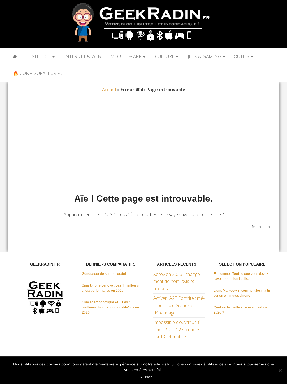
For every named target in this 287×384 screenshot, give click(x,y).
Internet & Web (82, 56)
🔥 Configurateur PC (37, 73)
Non (148, 377)
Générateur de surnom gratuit (104, 274)
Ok (140, 377)
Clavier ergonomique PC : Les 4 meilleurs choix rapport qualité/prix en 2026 (110, 307)
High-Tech (39, 56)
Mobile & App (126, 56)
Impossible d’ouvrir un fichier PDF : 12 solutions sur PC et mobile (177, 329)
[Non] (280, 370)
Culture (164, 56)
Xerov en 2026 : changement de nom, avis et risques (177, 281)
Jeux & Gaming (205, 56)
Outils (242, 56)
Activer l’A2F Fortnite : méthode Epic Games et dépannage (179, 305)
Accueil (109, 89)
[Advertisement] (143, 144)
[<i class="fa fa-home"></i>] (14, 56)
